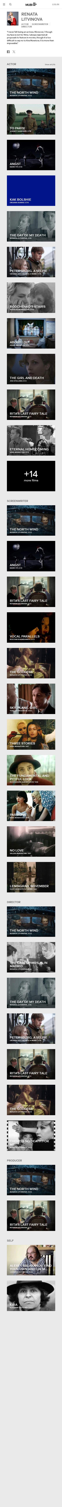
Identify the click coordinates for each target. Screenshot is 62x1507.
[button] (4, 4)
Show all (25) (50, 64)
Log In (55, 4)
